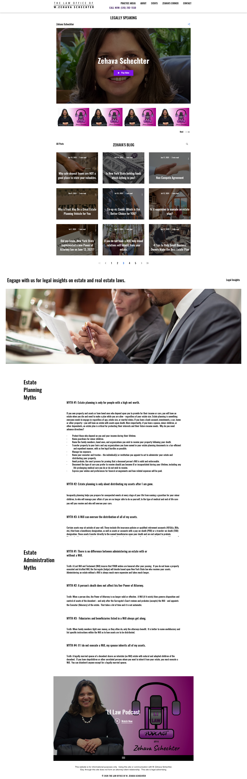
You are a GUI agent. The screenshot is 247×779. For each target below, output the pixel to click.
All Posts (60, 143)
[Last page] (147, 263)
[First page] (99, 263)
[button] (187, 144)
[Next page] (141, 263)
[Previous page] (105, 263)
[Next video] (187, 715)
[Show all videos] (123, 758)
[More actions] (96, 158)
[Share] (188, 24)
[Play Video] (73, 117)
